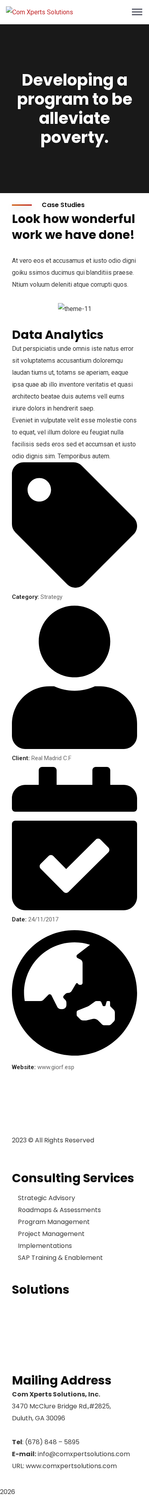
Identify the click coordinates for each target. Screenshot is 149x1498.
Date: (19, 919)
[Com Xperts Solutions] (39, 12)
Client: (21, 758)
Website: (24, 1067)
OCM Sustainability (41, 1329)
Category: (25, 596)
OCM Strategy (33, 1316)
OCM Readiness (35, 1304)
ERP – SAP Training (39, 1342)
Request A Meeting (40, 1355)
